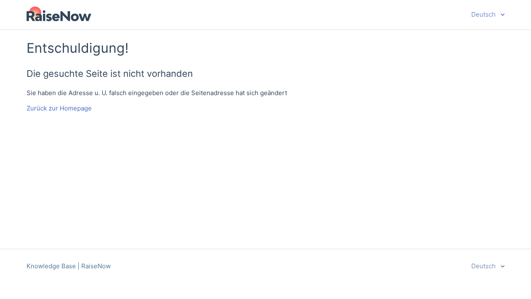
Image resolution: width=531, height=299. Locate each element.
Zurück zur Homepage (59, 108)
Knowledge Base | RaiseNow (69, 266)
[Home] (59, 19)
